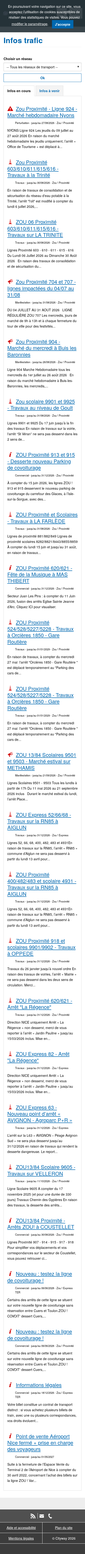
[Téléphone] (50, 1515)
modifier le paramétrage (29, 23)
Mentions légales (21, 1538)
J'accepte (62, 24)
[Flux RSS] (33, 1515)
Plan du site (63, 1527)
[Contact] (42, 1515)
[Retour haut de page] (75, 1548)
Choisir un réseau (18, 58)
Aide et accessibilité (21, 1527)
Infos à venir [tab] (49, 90)
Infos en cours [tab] (19, 90)
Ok (42, 77)
